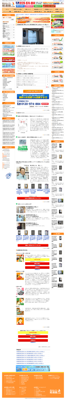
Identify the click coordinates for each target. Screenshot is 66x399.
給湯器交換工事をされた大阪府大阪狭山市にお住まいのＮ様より (9, 129)
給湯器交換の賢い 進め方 (56, 123)
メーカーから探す (9, 379)
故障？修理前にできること (10, 394)
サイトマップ (56, 0)
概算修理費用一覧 (9, 390)
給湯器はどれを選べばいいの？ (58, 107)
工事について (28, 9)
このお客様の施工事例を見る (33, 91)
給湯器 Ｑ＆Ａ (58, 9)
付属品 (4, 87)
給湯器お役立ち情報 (6, 111)
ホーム (7, 9)
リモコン (4, 86)
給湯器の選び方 (17, 11)
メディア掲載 (38, 390)
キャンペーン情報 (7, 11)
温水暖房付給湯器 (6, 82)
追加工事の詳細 (24, 381)
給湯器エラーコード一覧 (10, 388)
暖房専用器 (5, 83)
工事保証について (48, 9)
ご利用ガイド (61, 0)
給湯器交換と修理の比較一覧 (57, 127)
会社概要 (37, 388)
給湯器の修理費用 (6, 106)
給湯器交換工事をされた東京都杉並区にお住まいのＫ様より (30, 353)
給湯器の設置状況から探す (10, 381)
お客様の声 (5, 116)
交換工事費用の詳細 (24, 379)
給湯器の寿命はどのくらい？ (11, 392)
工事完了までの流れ (17, 9)
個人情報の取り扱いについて (41, 395)
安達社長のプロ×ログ (7, 105)
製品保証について (38, 9)
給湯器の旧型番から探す (10, 378)
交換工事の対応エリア (25, 378)
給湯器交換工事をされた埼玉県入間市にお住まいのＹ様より (30, 357)
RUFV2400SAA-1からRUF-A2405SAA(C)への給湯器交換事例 (19, 192)
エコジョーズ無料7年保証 (54, 378)
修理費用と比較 (58, 11)
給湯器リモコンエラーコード (8, 110)
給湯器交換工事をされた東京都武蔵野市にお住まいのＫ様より (30, 363)
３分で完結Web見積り (10, 382)
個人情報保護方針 (39, 394)
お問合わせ (23, 391)
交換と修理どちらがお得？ (10, 391)
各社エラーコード (28, 11)
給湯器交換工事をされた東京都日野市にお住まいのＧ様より (30, 359)
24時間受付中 (37, 265)
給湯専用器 (5, 80)
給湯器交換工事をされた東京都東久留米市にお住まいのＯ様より (9, 122)
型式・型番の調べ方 (48, 11)
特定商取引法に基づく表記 (40, 391)
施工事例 (22, 382)
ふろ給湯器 (5, 78)
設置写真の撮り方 (38, 11)
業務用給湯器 (5, 85)
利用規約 (37, 392)
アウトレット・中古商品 (7, 88)
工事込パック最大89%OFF (8, 77)
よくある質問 (23, 390)
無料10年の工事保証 (39, 378)
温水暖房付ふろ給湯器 (7, 81)
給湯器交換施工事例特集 (7, 115)
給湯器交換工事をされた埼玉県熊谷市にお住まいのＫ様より (30, 361)
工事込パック (5, 93)
